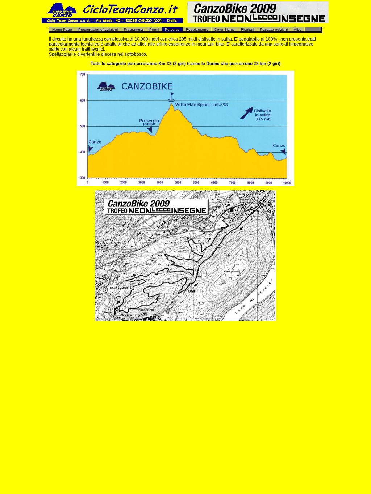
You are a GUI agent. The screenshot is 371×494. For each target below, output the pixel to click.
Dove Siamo (224, 29)
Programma (133, 29)
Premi (154, 29)
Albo (297, 29)
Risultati (247, 29)
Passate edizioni (274, 29)
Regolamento (197, 29)
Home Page (62, 29)
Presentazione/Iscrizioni (98, 29)
